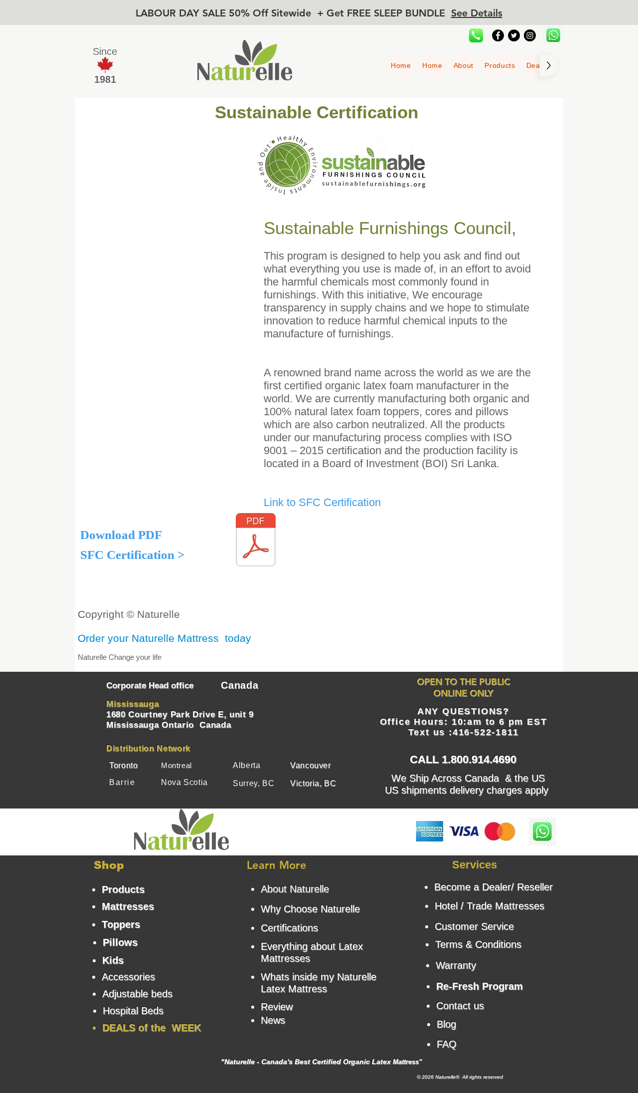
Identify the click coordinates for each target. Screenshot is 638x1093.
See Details (476, 13)
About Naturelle (295, 888)
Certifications (289, 927)
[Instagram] (530, 35)
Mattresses (128, 906)
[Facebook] (498, 35)
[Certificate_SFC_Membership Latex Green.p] (255, 541)
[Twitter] (514, 35)
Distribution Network (148, 748)
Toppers (121, 924)
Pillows (120, 942)
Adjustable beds (137, 993)
